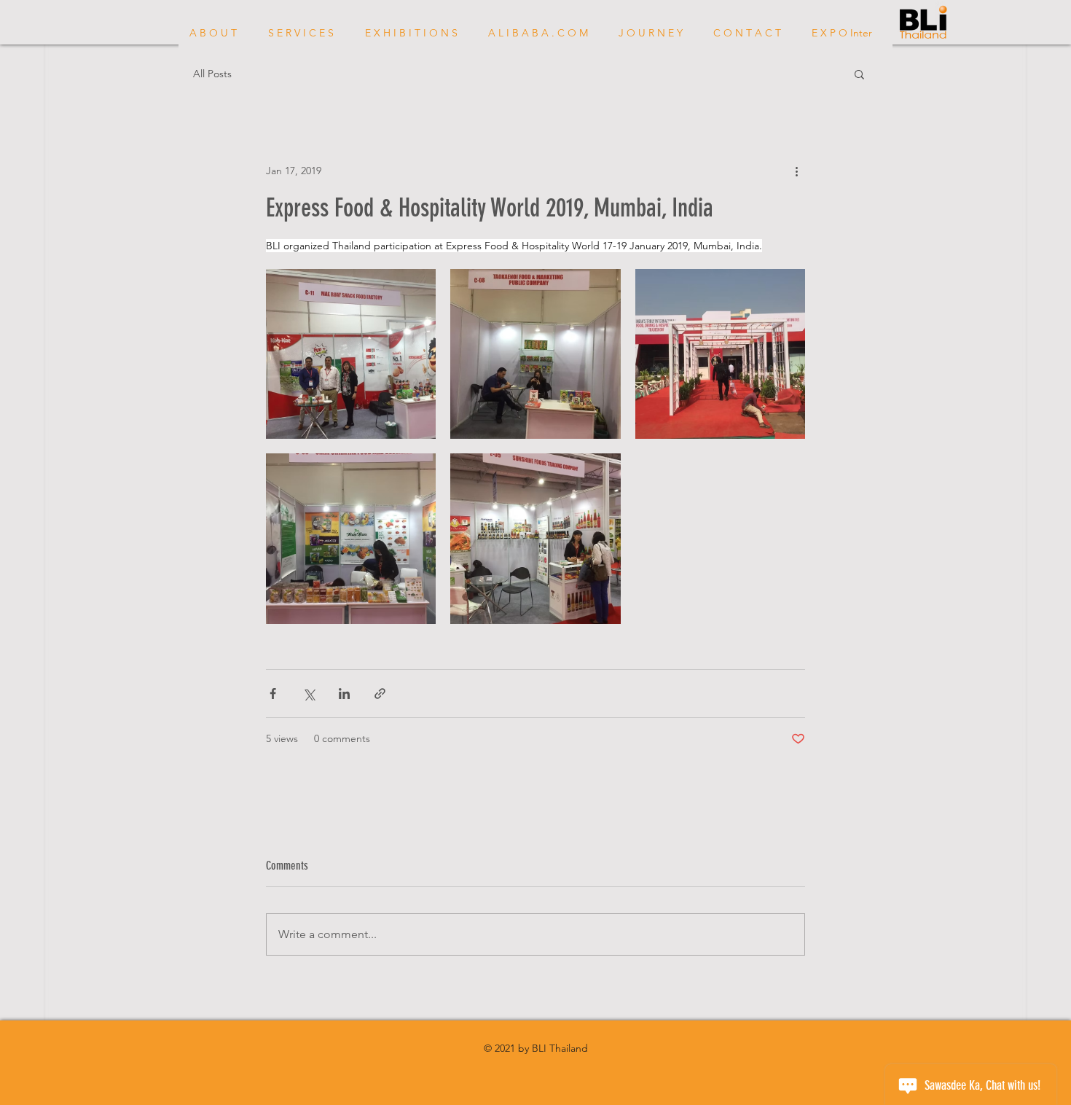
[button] (859, 73)
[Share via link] (380, 693)
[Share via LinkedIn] (344, 693)
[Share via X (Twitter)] (308, 693)
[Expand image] (351, 354)
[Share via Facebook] (273, 693)
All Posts (212, 74)
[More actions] (796, 170)
